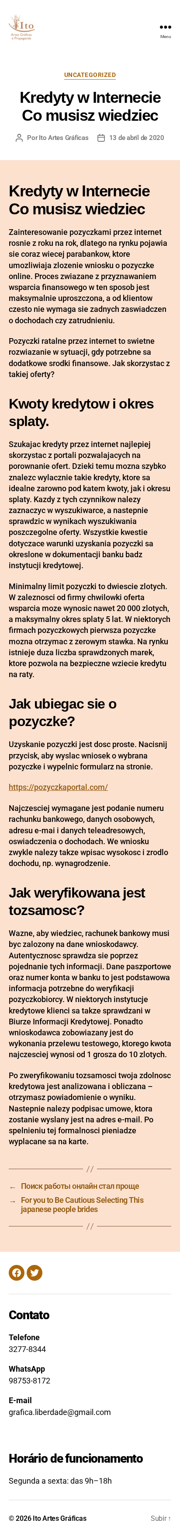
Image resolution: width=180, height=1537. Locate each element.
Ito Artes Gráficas (63, 138)
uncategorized (90, 74)
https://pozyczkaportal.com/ (58, 787)
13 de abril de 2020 (136, 138)
